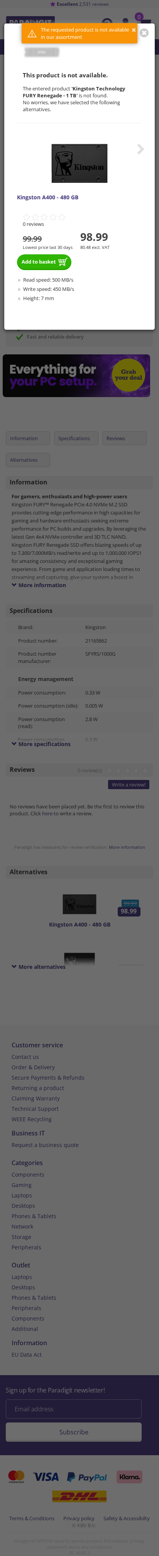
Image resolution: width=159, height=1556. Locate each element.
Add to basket (39, 261)
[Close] (144, 32)
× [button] (134, 30)
